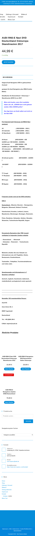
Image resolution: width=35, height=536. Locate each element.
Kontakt (20, 17)
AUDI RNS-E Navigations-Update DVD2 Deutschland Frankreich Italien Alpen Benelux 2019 (9, 393)
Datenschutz (16, 529)
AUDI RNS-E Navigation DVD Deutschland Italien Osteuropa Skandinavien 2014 (25, 359)
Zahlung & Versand (12, 14)
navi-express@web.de (13, 461)
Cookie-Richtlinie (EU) (26, 529)
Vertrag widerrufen (7, 489)
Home (3, 481)
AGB (10, 529)
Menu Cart (11, 19)
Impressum (11, 17)
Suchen (28, 421)
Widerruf (24, 14)
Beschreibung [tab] (8, 77)
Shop (3, 483)
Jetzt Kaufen (8, 62)
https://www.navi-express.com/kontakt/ (17, 467)
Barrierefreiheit (17, 530)
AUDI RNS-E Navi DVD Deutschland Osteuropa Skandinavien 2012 (9, 358)
